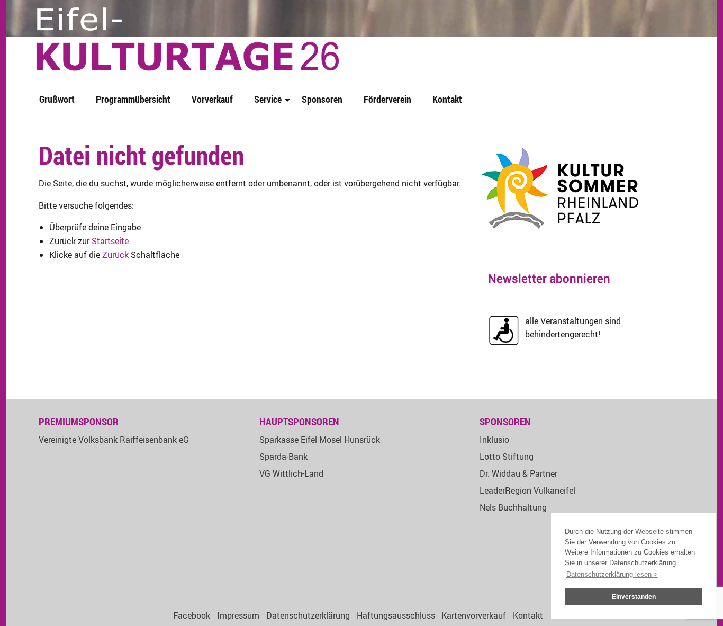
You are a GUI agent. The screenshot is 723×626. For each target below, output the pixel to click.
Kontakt (447, 99)
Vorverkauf (212, 99)
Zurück (115, 255)
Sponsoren (322, 99)
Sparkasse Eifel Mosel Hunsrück (319, 439)
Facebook (191, 615)
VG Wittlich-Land (291, 473)
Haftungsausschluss (396, 615)
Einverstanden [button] (634, 596)
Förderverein (387, 99)
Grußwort (57, 99)
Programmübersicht (133, 99)
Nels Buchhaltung (513, 507)
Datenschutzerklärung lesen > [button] (612, 574)
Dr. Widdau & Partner (518, 473)
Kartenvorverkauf (473, 615)
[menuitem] (59, 100)
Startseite (110, 241)
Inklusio (494, 439)
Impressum (238, 615)
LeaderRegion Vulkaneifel (527, 490)
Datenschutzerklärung (308, 615)
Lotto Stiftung (507, 456)
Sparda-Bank (283, 456)
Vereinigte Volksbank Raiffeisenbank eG (114, 439)
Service (268, 99)
